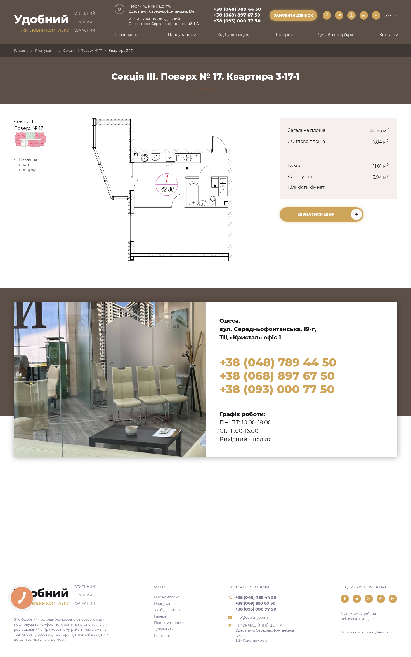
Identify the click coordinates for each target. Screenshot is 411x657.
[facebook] (327, 15)
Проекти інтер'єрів (170, 623)
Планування (180, 34)
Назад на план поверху (28, 164)
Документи (164, 629)
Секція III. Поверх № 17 (82, 50)
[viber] (351, 15)
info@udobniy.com (251, 617)
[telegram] (339, 15)
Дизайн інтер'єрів (336, 34)
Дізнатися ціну (316, 214)
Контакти (388, 34)
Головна (21, 50)
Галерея (284, 34)
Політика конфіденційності (364, 632)
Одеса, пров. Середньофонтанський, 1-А (164, 21)
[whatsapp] (364, 15)
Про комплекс (128, 34)
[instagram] (376, 15)
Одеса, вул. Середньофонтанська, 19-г (162, 8)
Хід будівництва (234, 34)
